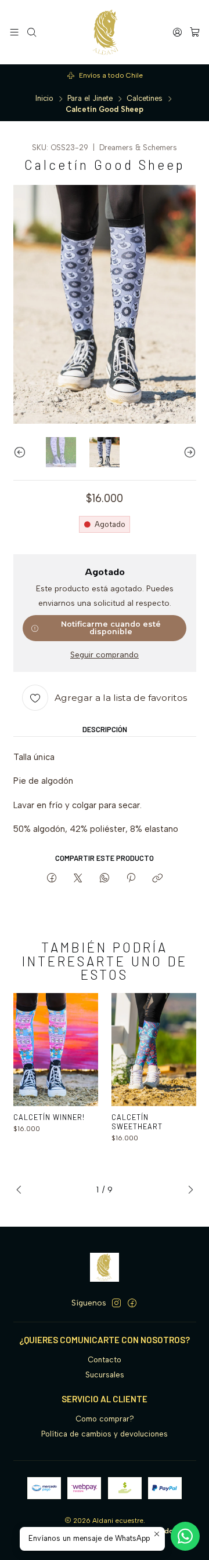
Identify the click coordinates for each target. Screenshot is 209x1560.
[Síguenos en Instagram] (116, 1303)
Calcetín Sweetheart (137, 1121)
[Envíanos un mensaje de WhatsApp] (185, 1536)
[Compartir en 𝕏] (78, 878)
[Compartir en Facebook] (51, 878)
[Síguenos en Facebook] (132, 1303)
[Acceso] (177, 32)
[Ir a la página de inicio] (105, 32)
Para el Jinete (90, 99)
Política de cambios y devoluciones (104, 1434)
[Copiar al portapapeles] (158, 878)
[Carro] (195, 32)
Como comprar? (104, 1418)
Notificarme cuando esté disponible (111, 628)
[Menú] (14, 32)
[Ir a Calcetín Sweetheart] (154, 1049)
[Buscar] (31, 32)
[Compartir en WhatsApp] (104, 878)
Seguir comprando (104, 655)
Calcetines (145, 99)
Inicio (44, 99)
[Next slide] (187, 452)
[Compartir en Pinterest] (130, 878)
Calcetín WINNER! (49, 1117)
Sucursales (104, 1374)
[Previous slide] (22, 452)
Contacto (104, 1359)
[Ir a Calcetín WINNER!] (56, 1049)
